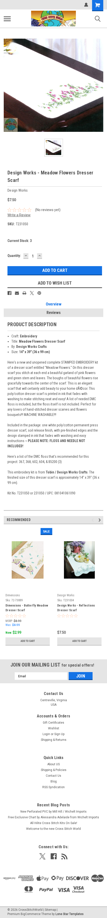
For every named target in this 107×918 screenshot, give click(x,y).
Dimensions (12, 595)
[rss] (64, 856)
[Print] (24, 293)
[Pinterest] (39, 293)
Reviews (54, 312)
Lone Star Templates (69, 914)
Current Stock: (19, 241)
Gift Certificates (53, 722)
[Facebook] (9, 293)
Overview (53, 304)
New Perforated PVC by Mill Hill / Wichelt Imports (53, 811)
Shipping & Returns (53, 740)
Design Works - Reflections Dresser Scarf (76, 608)
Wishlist (53, 728)
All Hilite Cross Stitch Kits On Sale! (53, 823)
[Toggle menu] (7, 18)
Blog (54, 781)
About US (53, 764)
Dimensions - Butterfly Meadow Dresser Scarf (26, 608)
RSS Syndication (53, 787)
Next (100, 520)
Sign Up (59, 734)
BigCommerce (31, 914)
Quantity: (14, 256)
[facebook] (54, 856)
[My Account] (86, 5)
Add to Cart (28, 641)
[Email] (17, 293)
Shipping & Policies (53, 770)
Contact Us (53, 775)
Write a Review (19, 215)
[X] (32, 293)
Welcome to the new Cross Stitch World (53, 829)
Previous (93, 520)
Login (46, 734)
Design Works (65, 595)
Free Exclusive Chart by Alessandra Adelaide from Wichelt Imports (53, 817)
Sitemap (50, 910)
